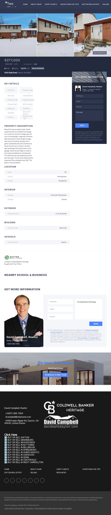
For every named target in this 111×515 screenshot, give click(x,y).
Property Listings (52, 508)
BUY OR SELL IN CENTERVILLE (22, 459)
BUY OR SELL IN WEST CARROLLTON (25, 462)
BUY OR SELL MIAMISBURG (20, 440)
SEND (95, 324)
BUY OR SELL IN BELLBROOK (21, 447)
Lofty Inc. (14, 505)
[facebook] (6, 480)
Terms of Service (82, 338)
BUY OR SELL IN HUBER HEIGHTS (23, 452)
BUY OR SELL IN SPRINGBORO (22, 450)
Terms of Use (87, 139)
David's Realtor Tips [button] (69, 4)
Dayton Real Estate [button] (90, 4)
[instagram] (30, 480)
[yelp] (24, 480)
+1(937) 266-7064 (88, 91)
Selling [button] (105, 4)
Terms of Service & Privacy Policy (14, 508)
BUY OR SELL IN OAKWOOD (21, 455)
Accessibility (68, 508)
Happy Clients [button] (51, 4)
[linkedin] (12, 480)
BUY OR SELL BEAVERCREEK (22, 442)
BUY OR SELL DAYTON (18, 437)
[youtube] (36, 480)
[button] (7, 470)
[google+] (42, 480)
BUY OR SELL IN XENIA (18, 457)
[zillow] (18, 480)
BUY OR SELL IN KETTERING (21, 445)
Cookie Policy (29, 508)
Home (25, 4)
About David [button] (36, 4)
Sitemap (60, 508)
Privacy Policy (98, 139)
